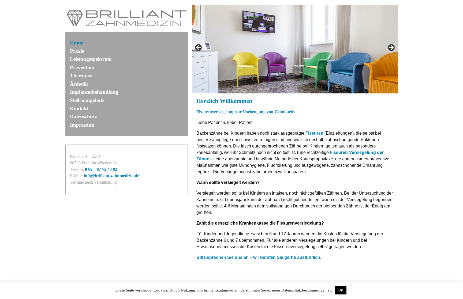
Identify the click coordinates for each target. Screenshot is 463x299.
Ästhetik (79, 84)
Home (76, 43)
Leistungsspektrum (91, 59)
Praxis (77, 51)
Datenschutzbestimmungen (304, 290)
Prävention (82, 67)
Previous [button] (199, 48)
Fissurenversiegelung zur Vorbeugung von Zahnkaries (245, 111)
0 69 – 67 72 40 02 (101, 169)
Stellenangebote (87, 100)
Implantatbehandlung (94, 92)
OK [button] (340, 290)
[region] (295, 49)
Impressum (82, 125)
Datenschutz (83, 116)
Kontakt (79, 108)
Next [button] (391, 48)
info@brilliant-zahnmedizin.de (111, 175)
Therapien (81, 75)
